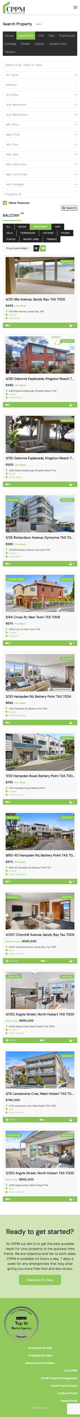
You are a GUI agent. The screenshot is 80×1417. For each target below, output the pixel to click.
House (9, 35)
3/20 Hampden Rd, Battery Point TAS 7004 (38, 696)
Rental (12, 473)
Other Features (19, 203)
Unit (41, 35)
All (9, 226)
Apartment (25, 35)
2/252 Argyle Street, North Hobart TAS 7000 (40, 1173)
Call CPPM (70, 1370)
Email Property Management (59, 1378)
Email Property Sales (64, 1385)
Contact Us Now (40, 1280)
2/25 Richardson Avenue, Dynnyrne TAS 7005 (40, 537)
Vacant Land (58, 44)
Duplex (39, 44)
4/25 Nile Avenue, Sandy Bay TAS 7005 (35, 299)
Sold (11, 950)
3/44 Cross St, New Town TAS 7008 (33, 617)
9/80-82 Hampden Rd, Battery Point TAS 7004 (41, 855)
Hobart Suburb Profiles (40, 1362)
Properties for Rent (40, 1355)
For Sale (13, 1029)
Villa (51, 35)
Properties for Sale (40, 1347)
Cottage (10, 44)
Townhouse (67, 35)
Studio (25, 44)
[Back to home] (14, 7)
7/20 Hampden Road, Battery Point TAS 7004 (40, 776)
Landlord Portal (67, 1393)
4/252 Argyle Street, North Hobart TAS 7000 (40, 1014)
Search (70, 208)
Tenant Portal (68, 1400)
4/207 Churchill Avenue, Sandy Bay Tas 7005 (40, 935)
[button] (75, 7)
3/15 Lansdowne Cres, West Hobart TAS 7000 (41, 1093)
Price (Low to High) (17, 248)
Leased (12, 314)
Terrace (10, 52)
